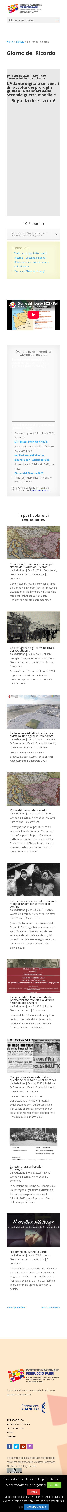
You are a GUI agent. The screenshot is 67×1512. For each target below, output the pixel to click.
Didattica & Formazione (34, 658)
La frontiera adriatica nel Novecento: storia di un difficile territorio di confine (33, 903)
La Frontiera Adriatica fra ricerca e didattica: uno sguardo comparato (32, 734)
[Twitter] (16, 1446)
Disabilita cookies (36, 1506)
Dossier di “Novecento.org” (29, 271)
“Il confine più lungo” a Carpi (28, 1252)
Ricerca (49, 662)
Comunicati (50, 570)
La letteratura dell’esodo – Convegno (27, 1168)
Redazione (19, 570)
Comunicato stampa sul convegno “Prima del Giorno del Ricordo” (32, 565)
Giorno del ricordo (20, 574)
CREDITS (12, 1436)
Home (10, 41)
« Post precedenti (16, 1307)
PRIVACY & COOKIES (18, 1424)
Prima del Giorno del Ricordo (28, 810)
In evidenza (37, 574)
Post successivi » (51, 1307)
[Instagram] (30, 1446)
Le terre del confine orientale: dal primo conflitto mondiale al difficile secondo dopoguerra (32, 1000)
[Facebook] (9, 1446)
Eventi (52, 658)
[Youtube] (23, 1446)
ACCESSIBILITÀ (15, 1428)
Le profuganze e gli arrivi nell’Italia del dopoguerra (32, 649)
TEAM (10, 1432)
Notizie (20, 41)
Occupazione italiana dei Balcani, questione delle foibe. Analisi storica (33, 1078)
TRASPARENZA (15, 1420)
